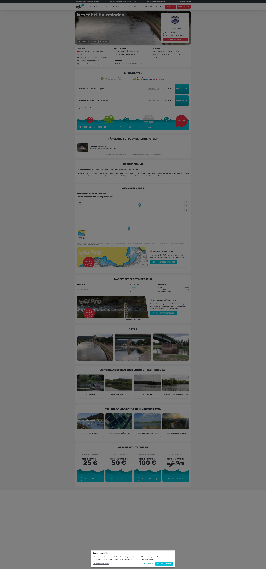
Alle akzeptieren (164, 564)
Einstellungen (147, 564)
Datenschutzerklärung (101, 564)
